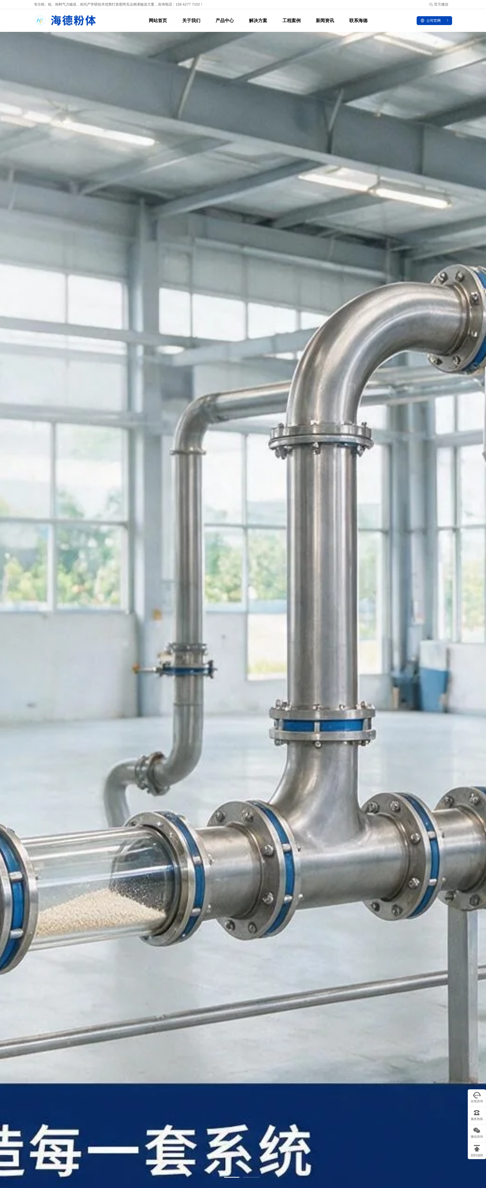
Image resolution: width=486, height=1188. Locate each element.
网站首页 (158, 20)
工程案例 (291, 20)
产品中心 (225, 20)
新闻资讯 (325, 20)
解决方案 (258, 20)
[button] (232, 1177)
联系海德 (358, 20)
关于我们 (191, 20)
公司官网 (434, 20)
